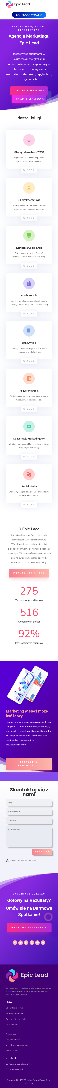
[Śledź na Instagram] (32, 942)
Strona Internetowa (29, 90)
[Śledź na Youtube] (43, 942)
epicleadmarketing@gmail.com (19, 1064)
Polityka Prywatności (15, 1069)
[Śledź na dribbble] (37, 942)
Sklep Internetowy (29, 99)
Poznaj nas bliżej (29, 573)
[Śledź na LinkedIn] (26, 942)
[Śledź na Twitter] (20, 942)
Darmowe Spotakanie (29, 927)
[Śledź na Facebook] (15, 942)
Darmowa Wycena (29, 14)
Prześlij (41, 851)
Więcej (29, 170)
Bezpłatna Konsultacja (29, 764)
